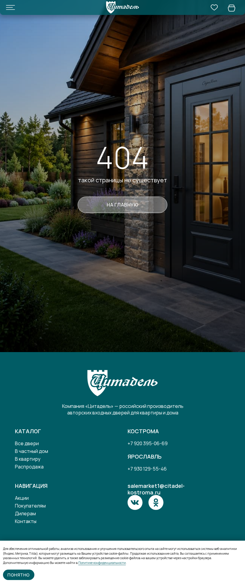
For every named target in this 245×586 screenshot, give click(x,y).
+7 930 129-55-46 (147, 468)
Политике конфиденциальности (102, 563)
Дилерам (25, 513)
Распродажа (29, 466)
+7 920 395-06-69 (148, 443)
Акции (22, 498)
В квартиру (27, 459)
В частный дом (31, 451)
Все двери (27, 443)
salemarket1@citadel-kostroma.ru (156, 489)
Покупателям (30, 505)
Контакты (25, 521)
